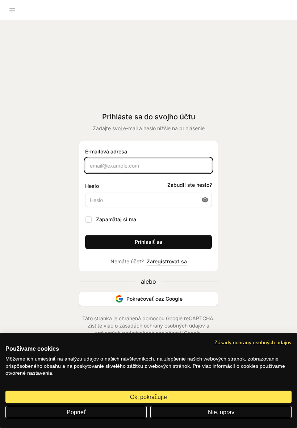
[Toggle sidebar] (12, 10)
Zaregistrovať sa (167, 261)
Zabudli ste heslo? (189, 185)
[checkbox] (88, 219)
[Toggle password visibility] (205, 200)
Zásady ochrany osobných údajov (253, 342)
